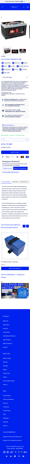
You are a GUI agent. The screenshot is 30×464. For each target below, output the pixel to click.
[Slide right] (28, 51)
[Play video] (15, 291)
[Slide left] (1, 51)
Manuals (5, 362)
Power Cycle (6, 373)
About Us (5, 403)
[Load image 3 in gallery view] (22, 51)
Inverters (5, 328)
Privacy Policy (6, 395)
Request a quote (7, 168)
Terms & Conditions (8, 399)
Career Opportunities (9, 380)
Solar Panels (6, 332)
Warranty (5, 422)
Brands (5, 377)
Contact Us (6, 407)
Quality (5, 369)
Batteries (5, 321)
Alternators (6, 324)
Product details (6, 181)
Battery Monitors (7, 343)
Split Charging (7, 339)
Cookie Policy (6, 410)
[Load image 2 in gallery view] (14, 51)
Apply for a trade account (20, 168)
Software (5, 365)
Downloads (15, 181)
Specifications (24, 181)
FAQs (4, 414)
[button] (2, 6)
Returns (5, 425)
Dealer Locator (7, 358)
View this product (15, 268)
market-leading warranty (14, 130)
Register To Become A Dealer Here (12, 436)
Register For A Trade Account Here (12, 440)
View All (5, 347)
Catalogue (6, 418)
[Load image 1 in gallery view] (7, 51)
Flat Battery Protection (9, 336)
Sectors (5, 384)
